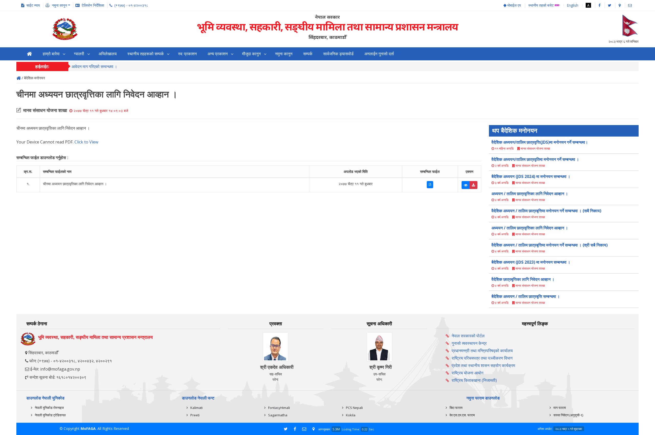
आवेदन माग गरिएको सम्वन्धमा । (94, 66)
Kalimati (196, 407)
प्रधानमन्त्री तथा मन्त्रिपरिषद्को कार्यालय (482, 350)
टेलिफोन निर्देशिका (93, 5)
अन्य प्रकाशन (218, 53)
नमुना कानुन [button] (59, 5)
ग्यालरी (79, 53)
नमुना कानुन (283, 53)
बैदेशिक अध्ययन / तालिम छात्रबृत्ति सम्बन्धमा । (526, 296)
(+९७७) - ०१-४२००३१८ (131, 5)
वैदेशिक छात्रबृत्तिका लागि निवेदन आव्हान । (523, 279)
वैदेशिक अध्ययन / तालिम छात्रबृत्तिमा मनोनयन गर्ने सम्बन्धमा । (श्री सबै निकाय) (550, 245)
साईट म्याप (33, 5)
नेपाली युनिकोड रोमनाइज (49, 407)
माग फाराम (559, 407)
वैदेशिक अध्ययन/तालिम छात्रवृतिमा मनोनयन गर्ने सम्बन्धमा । (535, 159)
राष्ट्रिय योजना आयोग (467, 373)
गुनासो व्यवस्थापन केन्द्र (469, 343)
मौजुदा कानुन (251, 53)
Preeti (195, 415)
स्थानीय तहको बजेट (541, 5)
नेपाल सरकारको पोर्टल (468, 336)
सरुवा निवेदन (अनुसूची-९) (568, 415)
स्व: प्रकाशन (187, 53)
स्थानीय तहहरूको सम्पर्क (145, 53)
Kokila (350, 415)
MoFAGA (88, 428)
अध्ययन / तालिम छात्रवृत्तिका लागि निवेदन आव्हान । (530, 193)
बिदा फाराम (456, 407)
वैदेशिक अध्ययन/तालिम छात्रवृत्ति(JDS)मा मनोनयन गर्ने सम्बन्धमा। (540, 142)
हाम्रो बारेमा (51, 53)
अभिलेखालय (108, 53)
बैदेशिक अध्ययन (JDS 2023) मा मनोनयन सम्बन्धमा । (531, 262)
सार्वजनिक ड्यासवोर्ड (338, 53)
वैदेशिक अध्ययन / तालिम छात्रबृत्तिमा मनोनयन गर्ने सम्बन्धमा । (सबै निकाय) (546, 211)
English (572, 5)
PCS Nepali (354, 407)
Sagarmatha (277, 415)
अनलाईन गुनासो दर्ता (379, 53)
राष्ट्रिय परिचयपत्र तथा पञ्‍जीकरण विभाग (482, 358)
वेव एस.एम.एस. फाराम (462, 415)
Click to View (86, 142)
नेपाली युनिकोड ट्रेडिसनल (50, 415)
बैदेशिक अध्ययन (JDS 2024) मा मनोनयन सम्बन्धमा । (531, 176)
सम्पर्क (307, 53)
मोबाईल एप (513, 5)
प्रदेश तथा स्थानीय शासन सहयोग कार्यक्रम (483, 365)
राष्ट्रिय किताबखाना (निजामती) (474, 380)
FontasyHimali (279, 407)
